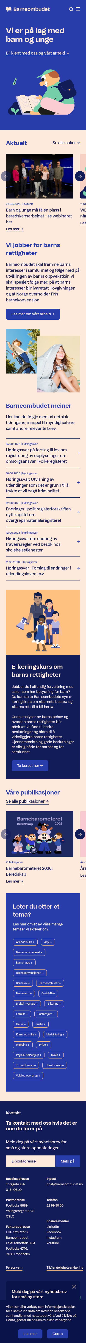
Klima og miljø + (26, 1034)
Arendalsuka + (25, 942)
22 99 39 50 (55, 1205)
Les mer (30, 1334)
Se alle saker (65, 142)
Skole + (55, 1055)
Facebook (54, 1232)
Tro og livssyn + (26, 1065)
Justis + (40, 1024)
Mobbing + (22, 1044)
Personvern (14, 1268)
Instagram (54, 1238)
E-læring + (54, 1003)
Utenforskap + (55, 1065)
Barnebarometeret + (29, 952)
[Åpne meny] (78, 9)
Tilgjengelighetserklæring (65, 1268)
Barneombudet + (50, 983)
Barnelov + (23, 983)
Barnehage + (24, 962)
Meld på (68, 1161)
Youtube (53, 1243)
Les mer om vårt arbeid (31, 314)
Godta (58, 1334)
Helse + (21, 1024)
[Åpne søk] (71, 9)
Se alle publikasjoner (26, 801)
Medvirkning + (55, 1034)
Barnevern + (24, 993)
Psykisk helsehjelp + (28, 1055)
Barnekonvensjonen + (30, 973)
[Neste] (80, 176)
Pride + (43, 1044)
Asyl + (48, 942)
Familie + (22, 1014)
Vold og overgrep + (28, 1075)
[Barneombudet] (28, 9)
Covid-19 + (48, 993)
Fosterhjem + (46, 1014)
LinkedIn (53, 1227)
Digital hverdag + (27, 1003)
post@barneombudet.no (65, 1184)
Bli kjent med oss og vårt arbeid (36, 53)
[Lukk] (74, 1287)
